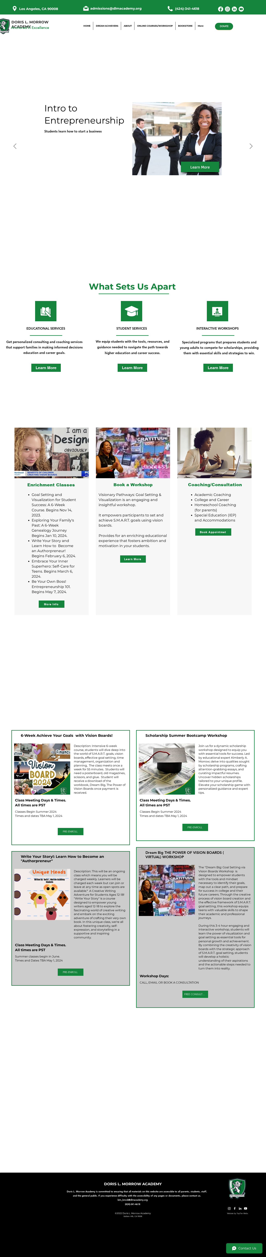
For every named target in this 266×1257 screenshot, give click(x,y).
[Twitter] (229, 1208)
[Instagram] (227, 9)
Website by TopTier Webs (237, 1213)
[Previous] (15, 146)
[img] (45, 317)
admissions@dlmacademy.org (116, 9)
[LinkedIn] (234, 9)
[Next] (251, 146)
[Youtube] (241, 9)
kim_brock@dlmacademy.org (133, 1199)
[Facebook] (220, 9)
